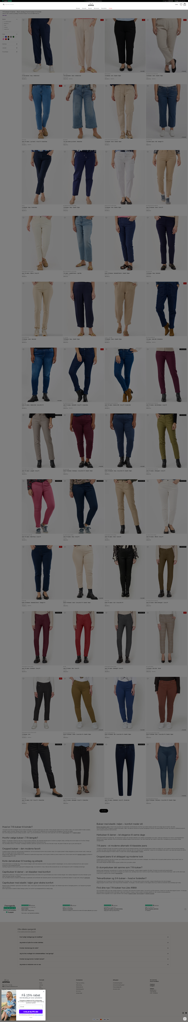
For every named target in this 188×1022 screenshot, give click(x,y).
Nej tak (30, 1017)
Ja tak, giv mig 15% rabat (31, 1011)
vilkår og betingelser (39, 1014)
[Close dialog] (43, 991)
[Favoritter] (181, 4)
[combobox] (10, 4)
